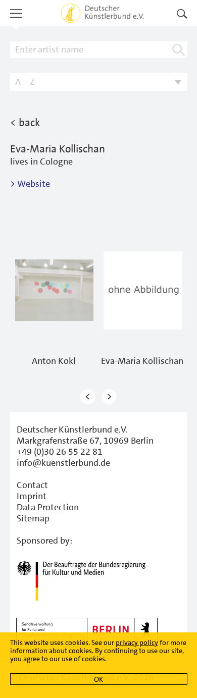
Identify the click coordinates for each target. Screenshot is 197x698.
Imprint (31, 496)
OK (98, 679)
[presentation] (87, 397)
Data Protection (48, 507)
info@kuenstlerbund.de (63, 463)
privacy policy (137, 642)
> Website (30, 184)
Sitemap (33, 518)
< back (25, 123)
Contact (32, 485)
